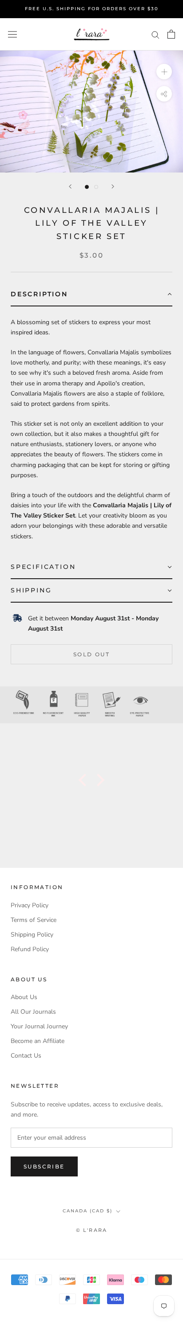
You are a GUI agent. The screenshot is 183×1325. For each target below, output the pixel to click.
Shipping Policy (32, 934)
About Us (24, 997)
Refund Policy (30, 949)
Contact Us (26, 1055)
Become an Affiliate (37, 1041)
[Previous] (70, 186)
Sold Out (91, 654)
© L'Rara (91, 1230)
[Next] (112, 186)
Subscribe (44, 1166)
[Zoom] (164, 71)
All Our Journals (33, 1011)
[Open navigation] (12, 34)
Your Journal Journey (39, 1026)
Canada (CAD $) (87, 1211)
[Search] (155, 34)
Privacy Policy (29, 905)
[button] (91, 294)
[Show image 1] (87, 187)
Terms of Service (33, 920)
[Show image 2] (96, 187)
